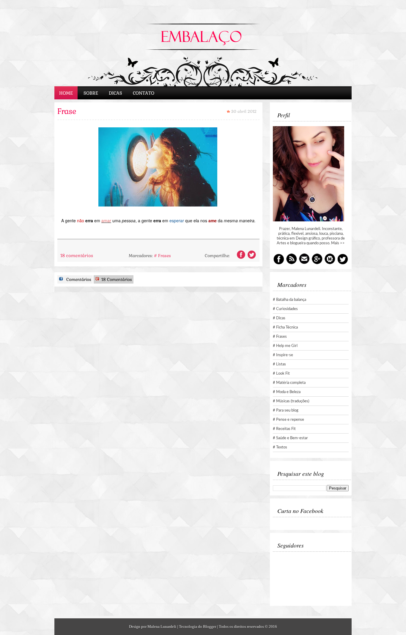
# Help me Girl (285, 346)
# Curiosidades (285, 309)
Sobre (91, 93)
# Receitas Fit (284, 429)
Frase (66, 111)
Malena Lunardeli (161, 626)
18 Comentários (116, 279)
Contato (143, 93)
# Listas (279, 364)
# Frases (162, 255)
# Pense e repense (288, 420)
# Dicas (279, 318)
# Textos (280, 447)
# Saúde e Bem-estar (290, 438)
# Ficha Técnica (285, 327)
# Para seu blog (285, 410)
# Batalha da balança (289, 300)
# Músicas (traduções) (291, 401)
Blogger (209, 626)
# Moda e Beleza (286, 392)
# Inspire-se (283, 355)
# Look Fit (281, 374)
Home (66, 93)
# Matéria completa (289, 383)
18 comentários (76, 255)
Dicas (115, 93)
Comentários (78, 279)
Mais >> (338, 243)
